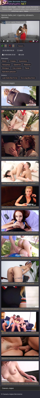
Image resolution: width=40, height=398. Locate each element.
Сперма (13, 61)
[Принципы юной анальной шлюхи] (20, 120)
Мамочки (27, 64)
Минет (4, 61)
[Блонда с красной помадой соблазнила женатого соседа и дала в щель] (18, 96)
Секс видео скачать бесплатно (28, 7)
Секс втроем (16, 68)
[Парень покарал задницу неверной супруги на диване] (20, 171)
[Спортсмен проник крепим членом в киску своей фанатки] (20, 220)
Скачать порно (7, 9)
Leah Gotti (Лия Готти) (9, 78)
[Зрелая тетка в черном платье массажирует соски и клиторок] (18, 196)
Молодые (5, 68)
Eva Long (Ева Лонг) (28, 78)
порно (26, 11)
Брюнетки (17, 64)
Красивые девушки (9, 71)
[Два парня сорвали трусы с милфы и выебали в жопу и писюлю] (18, 322)
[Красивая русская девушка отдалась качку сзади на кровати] (20, 297)
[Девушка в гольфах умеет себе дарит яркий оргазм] (20, 271)
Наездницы (6, 64)
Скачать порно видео (9, 7)
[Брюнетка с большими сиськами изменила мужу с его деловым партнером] (20, 346)
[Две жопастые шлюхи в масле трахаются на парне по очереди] (20, 246)
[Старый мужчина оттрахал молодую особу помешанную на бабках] (20, 371)
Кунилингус (23, 61)
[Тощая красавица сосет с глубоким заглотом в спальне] (20, 146)
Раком (27, 68)
